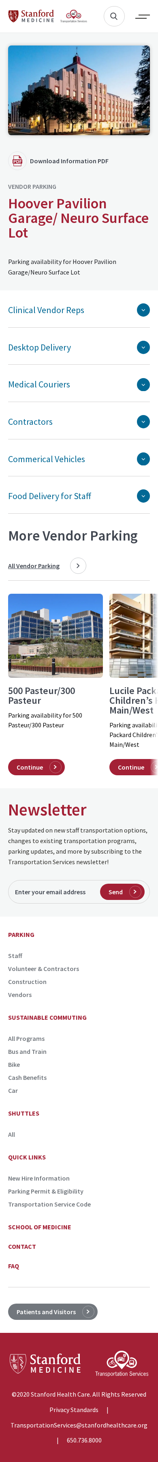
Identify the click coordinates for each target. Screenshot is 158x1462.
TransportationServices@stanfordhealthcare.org (79, 1425)
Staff (15, 956)
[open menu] (137, 16)
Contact (22, 1246)
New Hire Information (39, 1178)
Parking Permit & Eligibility (45, 1191)
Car (13, 1090)
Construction (27, 982)
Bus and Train (27, 1051)
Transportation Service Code (49, 1204)
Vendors (20, 995)
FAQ (13, 1266)
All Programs (26, 1038)
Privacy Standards (73, 1410)
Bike (14, 1064)
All (11, 1134)
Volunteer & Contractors (43, 969)
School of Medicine (39, 1227)
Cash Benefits (27, 1077)
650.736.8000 (84, 1440)
